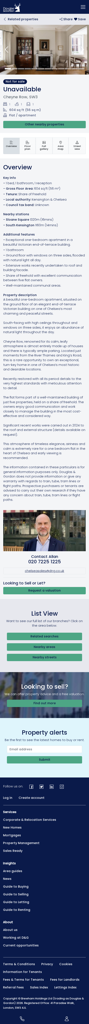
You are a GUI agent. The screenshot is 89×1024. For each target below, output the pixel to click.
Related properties (23, 19)
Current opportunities (21, 945)
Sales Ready (12, 851)
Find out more (44, 703)
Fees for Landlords (64, 979)
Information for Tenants (22, 972)
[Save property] (80, 19)
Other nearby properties (44, 124)
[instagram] (62, 786)
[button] (6, 50)
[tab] (11, 146)
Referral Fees (13, 987)
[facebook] (31, 786)
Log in (7, 798)
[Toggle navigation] (83, 7)
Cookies (65, 964)
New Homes (12, 827)
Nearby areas (44, 647)
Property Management (21, 843)
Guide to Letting (16, 902)
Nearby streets (45, 657)
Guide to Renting (16, 910)
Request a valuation (44, 590)
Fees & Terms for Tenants (23, 979)
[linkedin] (52, 786)
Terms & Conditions (19, 964)
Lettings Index (65, 987)
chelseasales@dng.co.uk (44, 571)
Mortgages (12, 835)
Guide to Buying (16, 886)
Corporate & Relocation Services (29, 820)
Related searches (44, 636)
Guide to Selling (16, 894)
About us (10, 930)
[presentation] (11, 146)
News (7, 879)
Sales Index (39, 987)
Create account (31, 798)
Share (67, 19)
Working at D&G (16, 937)
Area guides (12, 871)
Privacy (47, 964)
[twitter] (42, 786)
